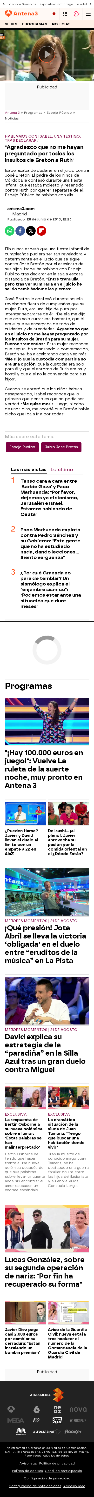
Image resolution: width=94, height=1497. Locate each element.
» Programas (31, 112)
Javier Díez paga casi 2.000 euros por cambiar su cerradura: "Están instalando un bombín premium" (22, 1341)
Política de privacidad (57, 1463)
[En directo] (54, 14)
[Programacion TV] (65, 14)
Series (11, 24)
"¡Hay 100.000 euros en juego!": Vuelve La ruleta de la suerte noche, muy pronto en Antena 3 (44, 769)
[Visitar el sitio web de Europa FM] (78, 1420)
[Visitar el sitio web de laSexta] (36, 1409)
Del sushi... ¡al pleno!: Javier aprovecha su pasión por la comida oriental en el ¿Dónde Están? (67, 842)
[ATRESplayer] (76, 14)
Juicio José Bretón (61, 447)
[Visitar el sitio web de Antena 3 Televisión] (15, 1409)
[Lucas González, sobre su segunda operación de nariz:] (47, 1229)
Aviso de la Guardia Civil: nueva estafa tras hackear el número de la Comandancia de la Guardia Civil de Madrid (67, 1343)
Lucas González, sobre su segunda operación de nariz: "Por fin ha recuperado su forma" (45, 1272)
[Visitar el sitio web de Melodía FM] (21, 1431)
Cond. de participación (63, 1471)
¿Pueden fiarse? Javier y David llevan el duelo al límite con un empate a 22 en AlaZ (21, 842)
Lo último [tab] (62, 469)
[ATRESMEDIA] (47, 1395)
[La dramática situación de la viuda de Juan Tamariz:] (68, 1098)
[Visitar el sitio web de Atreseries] (36, 1420)
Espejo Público (22, 447)
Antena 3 (12, 112)
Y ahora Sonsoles (22, 4)
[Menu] (88, 14)
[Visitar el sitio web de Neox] (57, 1409)
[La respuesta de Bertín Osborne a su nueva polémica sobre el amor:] (25, 1098)
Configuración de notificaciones (35, 1486)
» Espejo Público (58, 112)
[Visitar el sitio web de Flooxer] (73, 1431)
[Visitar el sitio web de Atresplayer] (47, 1431)
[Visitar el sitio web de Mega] (15, 1420)
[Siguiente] (90, 4)
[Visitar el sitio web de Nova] (78, 1409)
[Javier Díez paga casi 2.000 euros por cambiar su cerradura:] (25, 1313)
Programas (34, 24)
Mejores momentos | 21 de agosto (41, 921)
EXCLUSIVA (16, 1114)
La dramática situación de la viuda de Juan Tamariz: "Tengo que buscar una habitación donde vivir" (66, 1134)
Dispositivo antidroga (56, 4)
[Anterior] (3, 4)
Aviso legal (28, 1463)
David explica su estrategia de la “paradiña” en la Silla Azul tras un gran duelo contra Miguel (45, 1053)
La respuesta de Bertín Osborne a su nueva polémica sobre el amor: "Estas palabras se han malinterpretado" (23, 1134)
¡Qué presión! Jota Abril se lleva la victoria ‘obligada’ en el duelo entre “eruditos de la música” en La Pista (45, 944)
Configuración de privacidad (47, 1478)
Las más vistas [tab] (29, 469)
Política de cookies (27, 1471)
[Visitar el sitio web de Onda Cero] (57, 1420)
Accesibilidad (74, 1486)
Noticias (61, 24)
